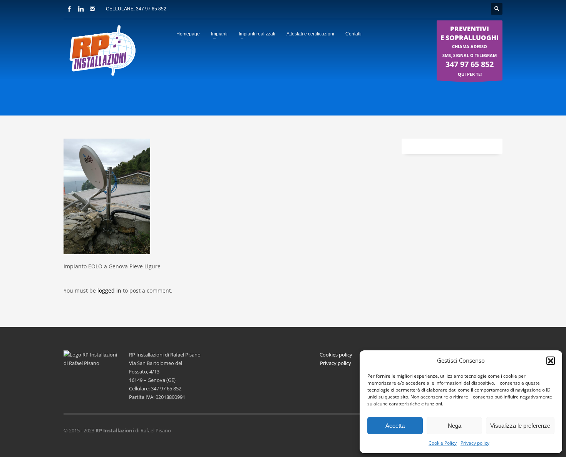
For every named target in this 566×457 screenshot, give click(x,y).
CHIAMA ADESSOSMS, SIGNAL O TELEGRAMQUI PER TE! (469, 50)
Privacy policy (475, 443)
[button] (550, 361)
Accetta (395, 425)
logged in (110, 290)
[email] (92, 9)
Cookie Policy (443, 443)
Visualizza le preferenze (520, 425)
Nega (454, 425)
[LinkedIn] (81, 9)
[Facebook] (69, 9)
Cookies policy (336, 354)
